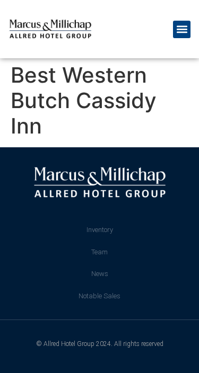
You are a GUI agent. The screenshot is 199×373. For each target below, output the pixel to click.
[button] (182, 29)
